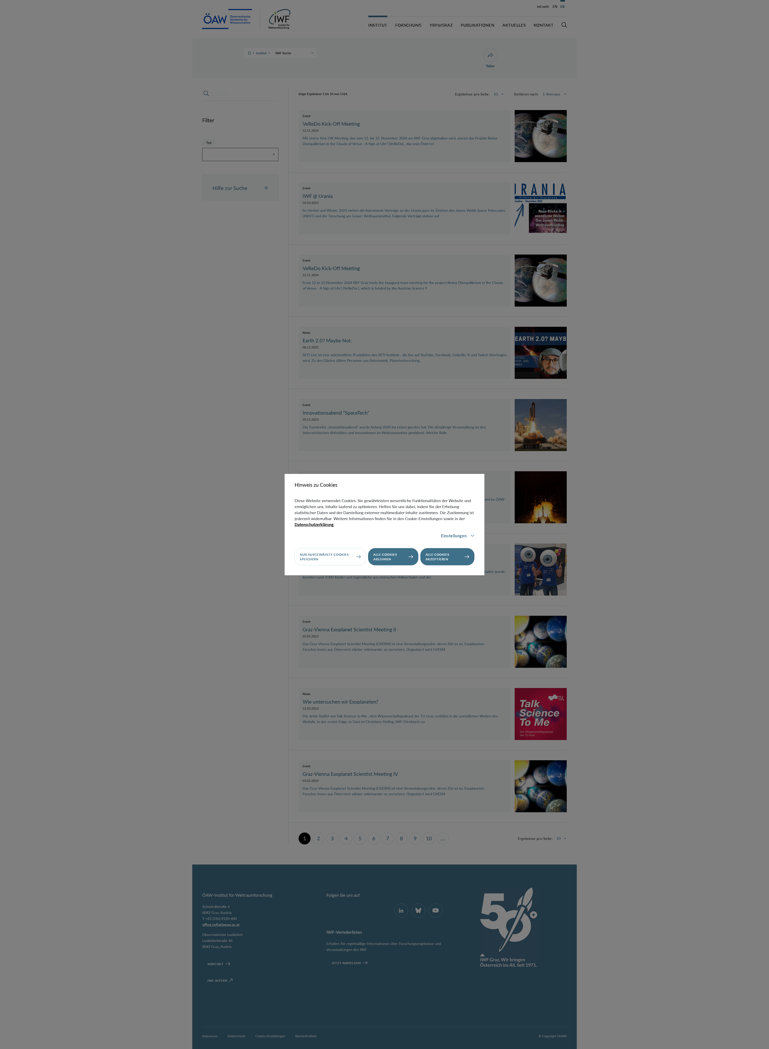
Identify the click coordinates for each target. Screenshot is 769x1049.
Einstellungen (454, 535)
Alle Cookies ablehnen (385, 557)
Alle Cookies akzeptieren (437, 557)
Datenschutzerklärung (314, 524)
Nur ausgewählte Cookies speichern (324, 557)
